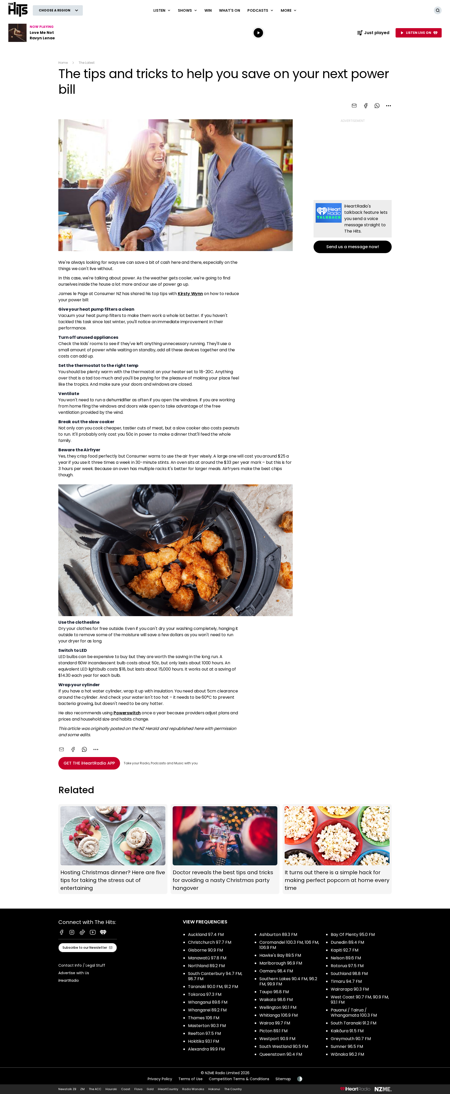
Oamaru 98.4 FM (276, 971)
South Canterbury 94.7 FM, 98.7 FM (215, 976)
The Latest (87, 62)
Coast (125, 1089)
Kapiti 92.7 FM (344, 950)
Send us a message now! (353, 226)
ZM (82, 1089)
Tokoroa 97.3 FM (204, 994)
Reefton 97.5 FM (204, 1033)
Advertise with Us (73, 973)
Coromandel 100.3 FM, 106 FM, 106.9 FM (289, 945)
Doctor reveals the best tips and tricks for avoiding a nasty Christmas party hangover (225, 849)
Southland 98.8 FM (349, 974)
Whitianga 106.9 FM (278, 1015)
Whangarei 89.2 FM (207, 1010)
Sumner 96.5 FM (347, 1046)
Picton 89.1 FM (273, 1031)
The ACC (95, 1089)
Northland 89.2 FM (206, 966)
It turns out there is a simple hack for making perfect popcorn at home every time (337, 849)
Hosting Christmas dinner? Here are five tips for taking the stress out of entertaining (112, 849)
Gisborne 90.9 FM (205, 950)
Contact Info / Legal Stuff (81, 965)
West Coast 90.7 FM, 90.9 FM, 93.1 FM (360, 999)
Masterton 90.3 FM (207, 1026)
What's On (229, 10)
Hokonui (214, 1089)
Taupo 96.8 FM (274, 992)
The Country (233, 1089)
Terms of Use (190, 1079)
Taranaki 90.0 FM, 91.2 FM (213, 987)
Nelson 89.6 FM (346, 958)
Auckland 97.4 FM (206, 934)
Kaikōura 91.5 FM (347, 1031)
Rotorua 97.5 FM (347, 966)
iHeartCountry (168, 1089)
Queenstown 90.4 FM (280, 1054)
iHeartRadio (68, 980)
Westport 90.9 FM (277, 1039)
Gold (150, 1089)
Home (63, 62)
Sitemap (283, 1079)
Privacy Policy (160, 1079)
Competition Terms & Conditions (239, 1079)
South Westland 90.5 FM (283, 1046)
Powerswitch (127, 713)
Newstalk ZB (67, 1089)
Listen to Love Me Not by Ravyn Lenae (41, 33)
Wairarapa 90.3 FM (350, 989)
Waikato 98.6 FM (276, 1000)
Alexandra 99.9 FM (206, 1049)
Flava (138, 1089)
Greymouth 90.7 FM (351, 1039)
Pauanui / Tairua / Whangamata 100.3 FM (354, 1012)
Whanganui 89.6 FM (207, 1002)
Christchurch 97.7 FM (209, 942)
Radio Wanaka (193, 1089)
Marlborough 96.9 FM (280, 963)
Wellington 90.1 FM (277, 1007)
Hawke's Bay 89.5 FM (280, 955)
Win (208, 10)
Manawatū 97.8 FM (207, 958)
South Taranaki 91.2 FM (353, 1023)
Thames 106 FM (203, 1018)
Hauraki (111, 1089)
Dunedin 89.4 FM (347, 942)
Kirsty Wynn (190, 294)
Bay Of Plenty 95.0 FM (353, 934)
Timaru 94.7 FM (346, 981)
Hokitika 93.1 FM (203, 1041)
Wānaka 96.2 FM (347, 1054)
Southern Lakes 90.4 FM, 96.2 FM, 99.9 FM (288, 981)
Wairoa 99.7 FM (274, 1023)
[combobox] (388, 106)
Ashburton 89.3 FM (278, 934)
